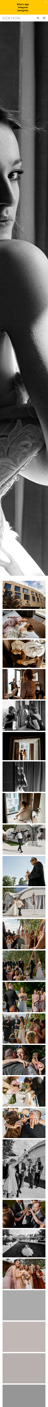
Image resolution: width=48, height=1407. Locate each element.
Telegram (23, 7)
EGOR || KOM (11, 18)
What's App (23, 4)
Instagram (22, 10)
